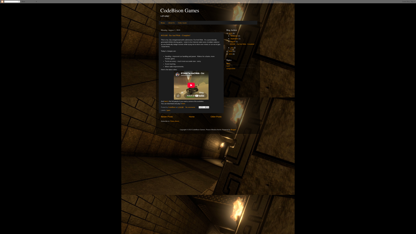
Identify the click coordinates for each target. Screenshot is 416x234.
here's (166, 101)
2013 (231, 54)
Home (163, 23)
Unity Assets (182, 23)
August (233, 41)
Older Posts (216, 117)
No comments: (190, 107)
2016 (231, 33)
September (235, 39)
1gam (168, 110)
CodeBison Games (179, 10)
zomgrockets (230, 68)
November (234, 36)
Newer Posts (167, 117)
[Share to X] (204, 107)
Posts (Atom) (174, 121)
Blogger (233, 129)
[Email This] (200, 107)
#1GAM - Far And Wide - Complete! (175, 35)
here (183, 103)
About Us (171, 23)
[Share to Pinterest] (208, 107)
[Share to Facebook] (206, 107)
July (232, 48)
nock (228, 66)
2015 (231, 51)
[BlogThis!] (202, 107)
